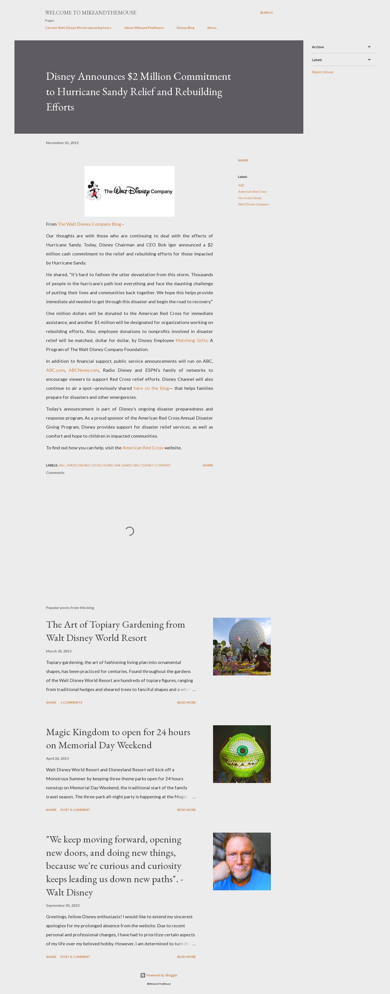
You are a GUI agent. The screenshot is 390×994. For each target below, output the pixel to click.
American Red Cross (252, 191)
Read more (186, 702)
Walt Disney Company (253, 204)
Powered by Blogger (162, 975)
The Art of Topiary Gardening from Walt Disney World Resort (115, 631)
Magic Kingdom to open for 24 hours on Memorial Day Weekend (118, 738)
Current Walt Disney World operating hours (78, 28)
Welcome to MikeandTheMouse (90, 12)
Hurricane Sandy (249, 198)
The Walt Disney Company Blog (89, 224)
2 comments (71, 702)
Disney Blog (185, 28)
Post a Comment (75, 810)
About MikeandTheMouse (144, 28)
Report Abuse (322, 72)
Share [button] (243, 160)
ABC (241, 185)
